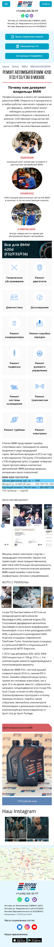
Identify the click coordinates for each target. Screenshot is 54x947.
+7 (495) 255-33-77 (27, 893)
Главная (5, 66)
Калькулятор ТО (29, 46)
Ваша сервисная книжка (29, 36)
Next (51, 526)
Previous (3, 526)
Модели (15, 66)
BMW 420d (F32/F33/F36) (40, 66)
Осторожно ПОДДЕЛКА (29, 56)
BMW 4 (25, 66)
